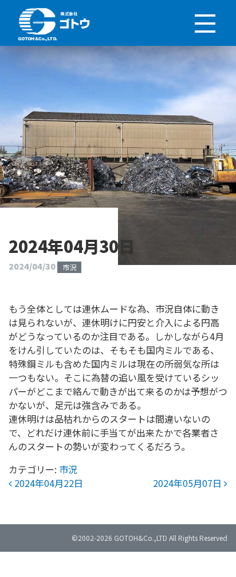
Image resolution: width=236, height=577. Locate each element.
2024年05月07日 (188, 483)
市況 (69, 267)
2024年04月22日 (47, 483)
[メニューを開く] (204, 23)
